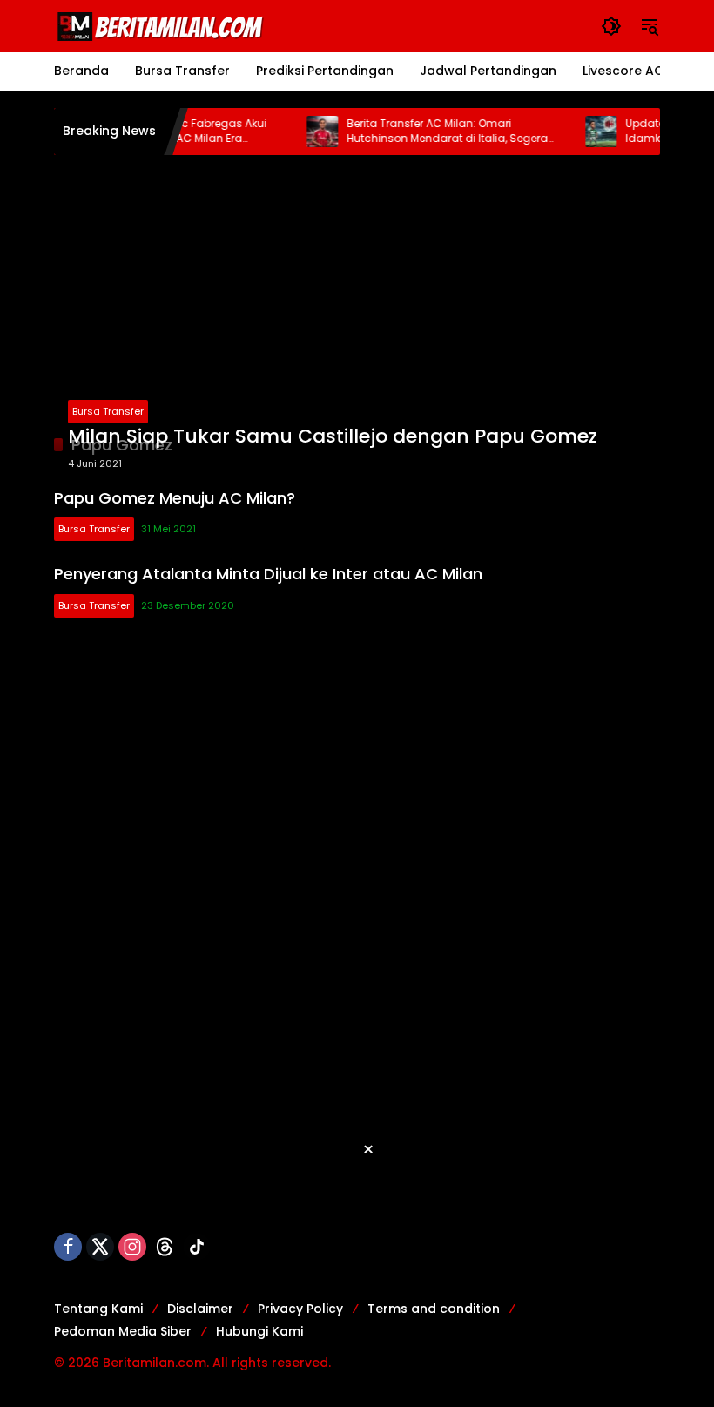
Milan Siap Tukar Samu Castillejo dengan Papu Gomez (332, 436)
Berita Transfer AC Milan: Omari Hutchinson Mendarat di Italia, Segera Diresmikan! (435, 131)
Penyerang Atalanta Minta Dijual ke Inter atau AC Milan (268, 574)
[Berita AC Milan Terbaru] (163, 25)
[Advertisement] (357, 294)
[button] (611, 26)
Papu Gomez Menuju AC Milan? (174, 498)
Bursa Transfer (108, 411)
